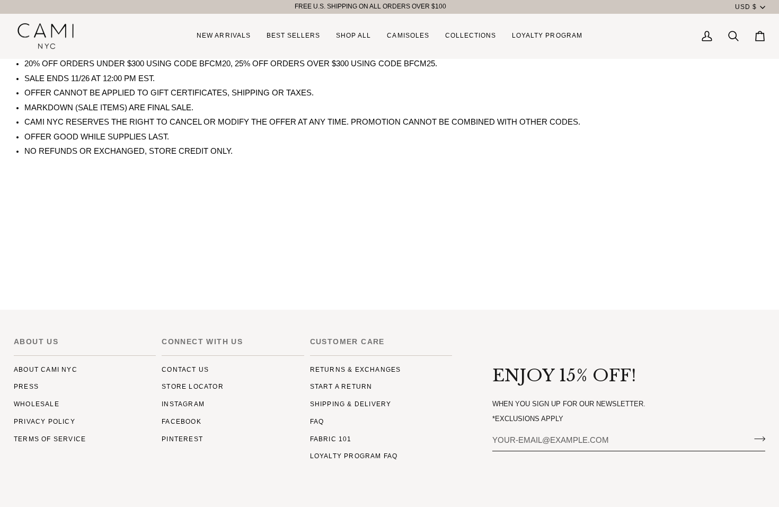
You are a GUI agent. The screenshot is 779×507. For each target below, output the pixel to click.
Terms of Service (50, 439)
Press (26, 386)
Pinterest (182, 439)
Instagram (183, 404)
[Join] (756, 438)
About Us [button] (36, 341)
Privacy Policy (44, 421)
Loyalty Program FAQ (354, 456)
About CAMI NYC (45, 369)
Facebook (181, 421)
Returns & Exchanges (355, 369)
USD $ (746, 7)
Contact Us (185, 369)
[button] (353, 36)
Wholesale (36, 404)
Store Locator (193, 386)
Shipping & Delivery (351, 404)
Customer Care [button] (347, 341)
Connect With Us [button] (202, 341)
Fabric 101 (331, 439)
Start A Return (341, 386)
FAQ (317, 421)
